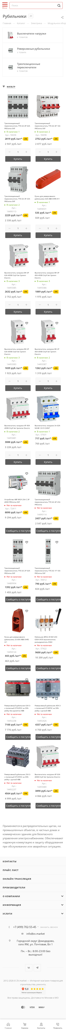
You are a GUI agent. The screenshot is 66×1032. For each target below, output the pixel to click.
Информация (12, 905)
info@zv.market (35, 933)
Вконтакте (28, 967)
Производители (14, 887)
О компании (11, 896)
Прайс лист (11, 870)
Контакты (9, 861)
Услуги (7, 913)
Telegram (37, 967)
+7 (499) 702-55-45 (24, 927)
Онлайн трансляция (17, 878)
